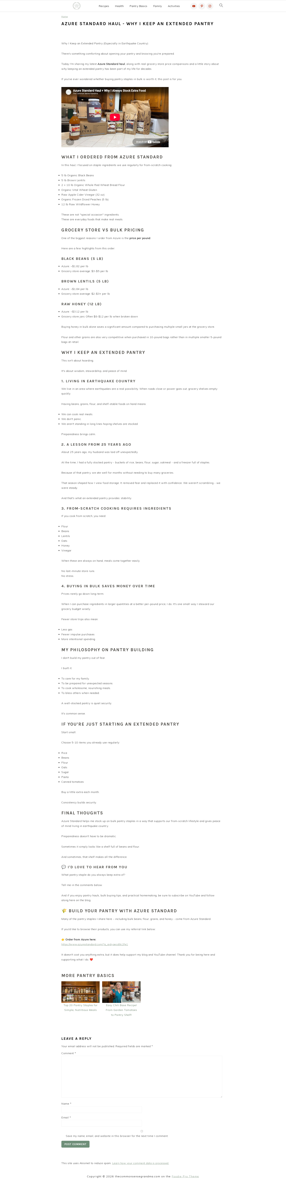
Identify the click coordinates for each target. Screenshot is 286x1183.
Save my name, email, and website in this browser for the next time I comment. (117, 1136)
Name (66, 1103)
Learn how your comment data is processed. (140, 1163)
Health (119, 6)
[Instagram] (209, 6)
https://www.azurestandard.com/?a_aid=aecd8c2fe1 (94, 944)
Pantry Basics (138, 6)
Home (64, 16)
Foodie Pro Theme (185, 1176)
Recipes (104, 6)
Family (157, 6)
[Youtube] (193, 6)
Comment (68, 1053)
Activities (174, 6)
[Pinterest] (201, 6)
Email (66, 1117)
